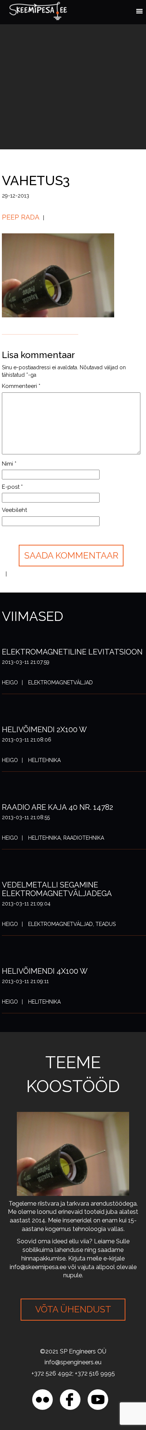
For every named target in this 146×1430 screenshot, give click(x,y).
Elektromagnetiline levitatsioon (72, 651)
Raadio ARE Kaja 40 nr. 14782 (57, 807)
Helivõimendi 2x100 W (44, 729)
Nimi (9, 463)
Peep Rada (20, 217)
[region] (73, 1366)
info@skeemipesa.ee (38, 1267)
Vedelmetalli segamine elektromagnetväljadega (57, 889)
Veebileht (14, 510)
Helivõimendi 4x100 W (45, 971)
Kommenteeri (21, 386)
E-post (12, 487)
